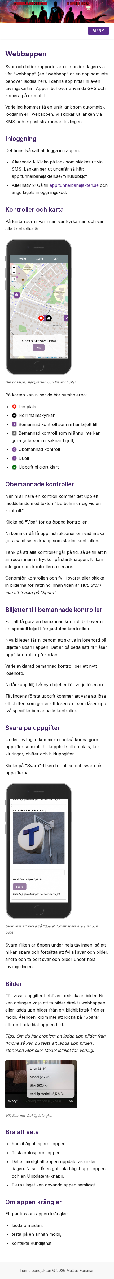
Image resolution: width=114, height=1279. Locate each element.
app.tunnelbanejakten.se (74, 185)
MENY (98, 31)
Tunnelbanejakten (35, 1270)
